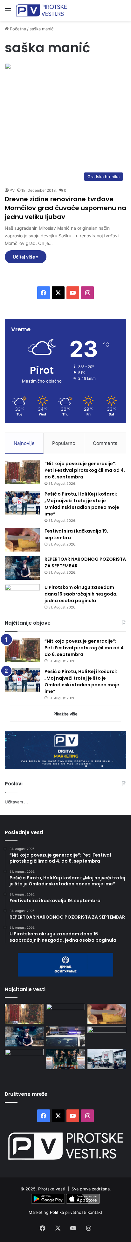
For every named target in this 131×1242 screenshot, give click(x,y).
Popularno (63, 443)
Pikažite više (65, 713)
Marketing (39, 1212)
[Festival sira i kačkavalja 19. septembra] (22, 540)
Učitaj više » (25, 256)
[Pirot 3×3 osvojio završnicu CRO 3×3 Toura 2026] (65, 1059)
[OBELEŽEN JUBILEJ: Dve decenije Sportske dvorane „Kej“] (106, 1059)
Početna (17, 28)
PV (12, 190)
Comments (105, 443)
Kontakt (94, 1212)
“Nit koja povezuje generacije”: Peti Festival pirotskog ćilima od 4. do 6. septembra (85, 470)
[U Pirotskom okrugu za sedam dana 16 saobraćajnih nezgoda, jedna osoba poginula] (22, 596)
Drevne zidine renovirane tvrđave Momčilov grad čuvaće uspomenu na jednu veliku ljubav (65, 208)
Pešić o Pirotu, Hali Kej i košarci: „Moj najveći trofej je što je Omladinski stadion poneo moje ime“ (82, 504)
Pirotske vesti (51, 1188)
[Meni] (8, 13)
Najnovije (24, 443)
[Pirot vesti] (41, 10)
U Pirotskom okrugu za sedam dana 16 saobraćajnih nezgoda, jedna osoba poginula (81, 594)
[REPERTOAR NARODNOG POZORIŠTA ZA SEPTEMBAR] (22, 568)
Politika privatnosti (68, 1212)
